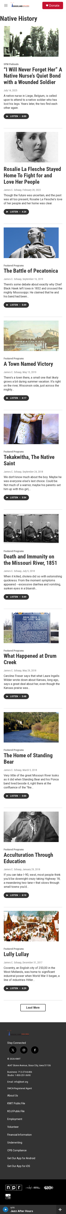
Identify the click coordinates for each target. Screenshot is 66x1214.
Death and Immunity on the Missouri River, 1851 (30, 559)
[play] (5, 1209)
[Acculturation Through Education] (31, 827)
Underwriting (14, 1142)
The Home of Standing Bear (28, 758)
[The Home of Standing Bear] (31, 727)
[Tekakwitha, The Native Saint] (31, 429)
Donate (54, 5)
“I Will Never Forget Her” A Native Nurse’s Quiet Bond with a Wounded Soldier (33, 75)
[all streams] (61, 1209)
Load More (33, 1007)
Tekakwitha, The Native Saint (29, 460)
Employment (14, 1119)
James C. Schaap (12, 189)
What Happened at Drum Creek (30, 659)
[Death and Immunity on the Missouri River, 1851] (31, 528)
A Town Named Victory (28, 364)
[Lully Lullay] (31, 926)
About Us (12, 1095)
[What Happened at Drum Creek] (31, 628)
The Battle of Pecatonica (31, 271)
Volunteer (13, 1127)
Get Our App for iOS (18, 1166)
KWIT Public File (16, 1103)
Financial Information (19, 1134)
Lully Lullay (16, 954)
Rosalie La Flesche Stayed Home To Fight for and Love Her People (32, 175)
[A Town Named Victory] (31, 336)
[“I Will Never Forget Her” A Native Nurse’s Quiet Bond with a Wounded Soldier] (31, 41)
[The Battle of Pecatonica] (31, 242)
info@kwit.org (21, 1082)
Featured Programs (14, 265)
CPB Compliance (17, 1150)
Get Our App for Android (21, 1158)
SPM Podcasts (11, 64)
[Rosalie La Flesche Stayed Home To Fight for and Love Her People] (31, 147)
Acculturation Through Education (28, 858)
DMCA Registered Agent (19, 1088)
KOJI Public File (16, 1111)
